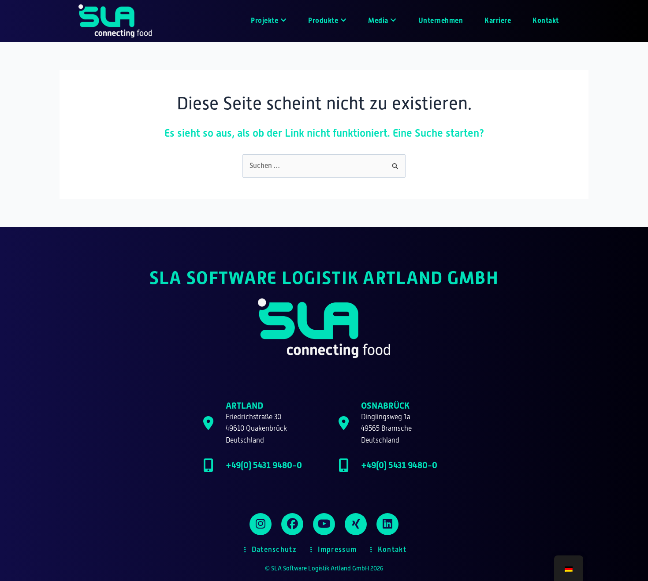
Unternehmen (440, 20)
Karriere (497, 20)
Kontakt (546, 20)
